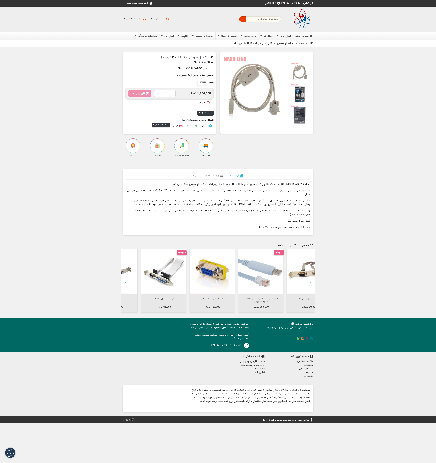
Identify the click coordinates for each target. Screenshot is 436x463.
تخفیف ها (308, 376)
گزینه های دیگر (162, 125)
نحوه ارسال (259, 369)
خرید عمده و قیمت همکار (139, 3)
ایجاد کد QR (206, 113)
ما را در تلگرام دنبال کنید (311, 338)
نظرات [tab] (195, 176)
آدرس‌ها (309, 372)
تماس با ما (259, 372)
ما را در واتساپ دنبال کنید (298, 338)
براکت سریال (194, 298)
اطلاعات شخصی (305, 361)
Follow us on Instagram (303, 338)
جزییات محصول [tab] (214, 176)
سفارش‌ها (308, 365)
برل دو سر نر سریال (145, 298)
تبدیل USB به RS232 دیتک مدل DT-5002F (242, 300)
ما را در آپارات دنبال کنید (307, 338)
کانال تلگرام (272, 3)
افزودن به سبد (139, 93)
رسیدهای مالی (306, 369)
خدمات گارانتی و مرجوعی (252, 361)
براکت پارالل (291, 298)
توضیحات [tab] (236, 176)
